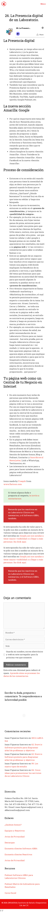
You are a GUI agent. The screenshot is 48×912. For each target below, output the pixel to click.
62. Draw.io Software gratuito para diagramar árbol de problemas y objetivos (23, 747)
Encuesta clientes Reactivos (18, 854)
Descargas (10, 842)
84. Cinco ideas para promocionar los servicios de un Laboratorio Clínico (23, 773)
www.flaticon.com (12, 484)
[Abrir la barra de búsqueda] (31, 4)
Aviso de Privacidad (15, 836)
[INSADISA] (4, 4)
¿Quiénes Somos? (13, 824)
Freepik (22, 481)
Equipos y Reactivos (15, 830)
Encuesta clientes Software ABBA (21, 848)
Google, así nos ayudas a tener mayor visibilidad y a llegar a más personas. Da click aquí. (23, 538)
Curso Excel (10, 893)
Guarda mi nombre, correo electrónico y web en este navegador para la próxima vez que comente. (24, 654)
